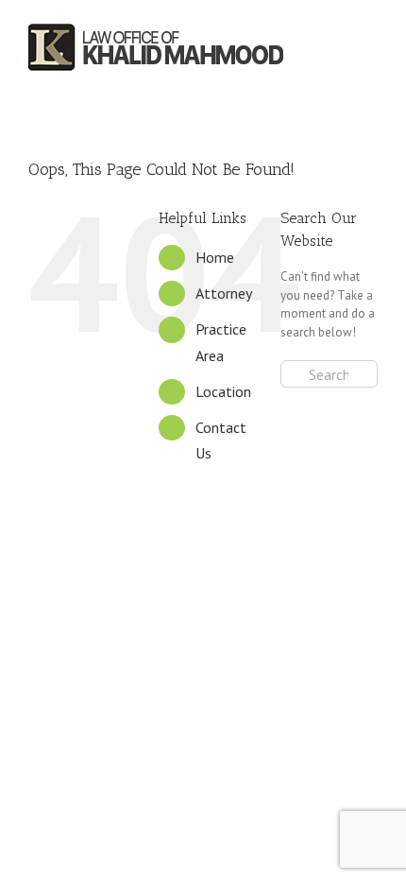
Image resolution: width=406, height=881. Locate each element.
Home (214, 257)
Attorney (223, 293)
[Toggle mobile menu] (371, 48)
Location (223, 391)
